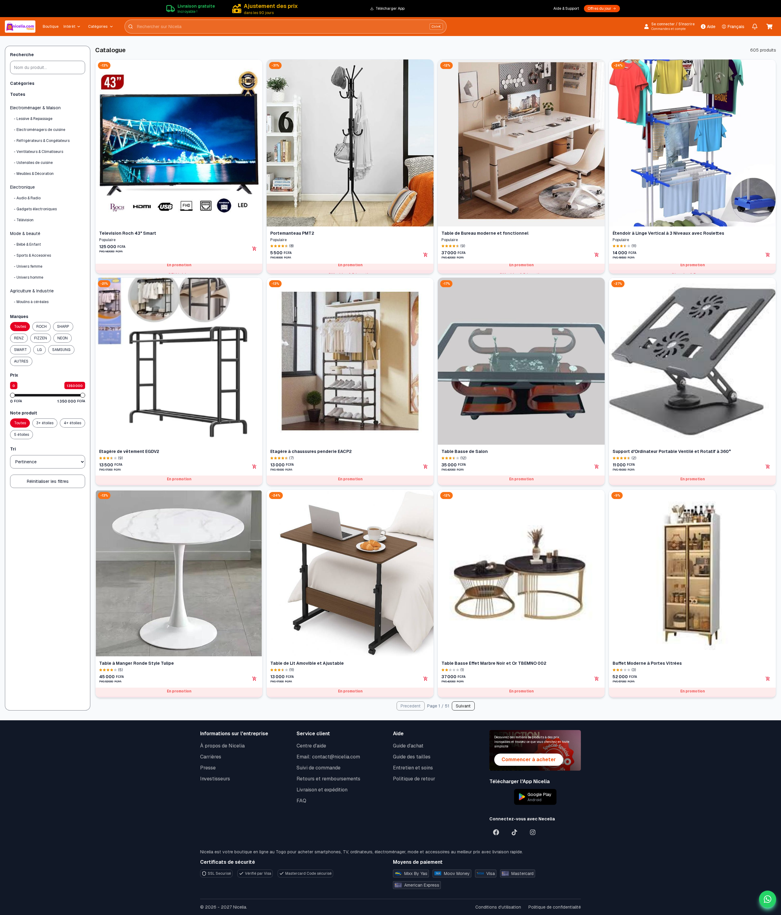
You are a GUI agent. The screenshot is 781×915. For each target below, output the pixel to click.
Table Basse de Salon (464, 451)
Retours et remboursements (328, 779)
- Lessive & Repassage (33, 118)
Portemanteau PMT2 (292, 233)
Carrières (210, 757)
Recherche (22, 54)
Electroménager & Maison (35, 107)
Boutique (51, 26)
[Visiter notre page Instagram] (532, 832)
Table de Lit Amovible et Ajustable (307, 663)
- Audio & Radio (27, 198)
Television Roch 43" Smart (127, 233)
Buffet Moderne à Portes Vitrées (647, 663)
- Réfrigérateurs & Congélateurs (42, 140)
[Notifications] (754, 26)
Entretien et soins (413, 768)
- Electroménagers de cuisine (39, 129)
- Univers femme (28, 266)
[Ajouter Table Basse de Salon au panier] (596, 466)
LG (39, 349)
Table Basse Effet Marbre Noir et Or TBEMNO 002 (493, 663)
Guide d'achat (408, 746)
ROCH (41, 326)
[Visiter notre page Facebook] (496, 832)
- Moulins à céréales (31, 301)
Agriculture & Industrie (32, 291)
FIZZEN (40, 338)
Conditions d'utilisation (498, 907)
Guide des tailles (411, 757)
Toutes (17, 94)
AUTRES (21, 361)
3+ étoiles (44, 423)
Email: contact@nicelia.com (328, 757)
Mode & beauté (25, 233)
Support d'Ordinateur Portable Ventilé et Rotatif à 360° (672, 451)
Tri (13, 449)
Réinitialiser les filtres (48, 481)
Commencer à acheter (529, 759)
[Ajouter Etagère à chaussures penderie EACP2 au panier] (425, 466)
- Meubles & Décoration (34, 173)
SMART (20, 349)
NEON (62, 338)
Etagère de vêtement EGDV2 (129, 451)
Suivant (463, 706)
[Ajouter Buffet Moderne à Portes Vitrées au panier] (768, 678)
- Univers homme (28, 277)
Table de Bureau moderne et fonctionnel (484, 233)
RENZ (19, 338)
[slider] (12, 395)
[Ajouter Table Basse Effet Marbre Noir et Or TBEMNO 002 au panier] (596, 678)
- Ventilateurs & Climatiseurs (38, 151)
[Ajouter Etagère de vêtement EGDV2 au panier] (254, 466)
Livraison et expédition (322, 790)
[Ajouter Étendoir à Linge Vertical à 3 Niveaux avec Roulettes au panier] (768, 255)
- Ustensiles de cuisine (33, 162)
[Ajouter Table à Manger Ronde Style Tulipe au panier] (254, 678)
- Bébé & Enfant (27, 244)
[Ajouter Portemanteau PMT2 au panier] (425, 255)
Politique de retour (414, 779)
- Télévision (24, 220)
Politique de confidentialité (554, 907)
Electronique (22, 187)
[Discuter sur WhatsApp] (767, 899)
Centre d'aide (311, 746)
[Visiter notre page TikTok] (514, 832)
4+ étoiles (72, 423)
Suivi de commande (318, 768)
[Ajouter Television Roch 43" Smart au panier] (254, 248)
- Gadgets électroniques (35, 209)
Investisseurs (215, 779)
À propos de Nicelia (222, 746)
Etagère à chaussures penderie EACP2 (311, 451)
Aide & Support (566, 8)
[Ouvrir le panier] (769, 26)
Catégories (97, 26)
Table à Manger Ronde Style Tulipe (136, 663)
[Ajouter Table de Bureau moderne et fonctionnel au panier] (596, 255)
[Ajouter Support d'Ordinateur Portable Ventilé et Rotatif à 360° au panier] (768, 466)
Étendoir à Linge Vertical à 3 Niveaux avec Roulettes (668, 233)
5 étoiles (21, 434)
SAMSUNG (61, 349)
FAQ (301, 800)
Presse (208, 768)
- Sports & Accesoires (32, 255)
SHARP (63, 326)
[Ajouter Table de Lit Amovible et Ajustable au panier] (425, 678)
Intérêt (69, 26)
